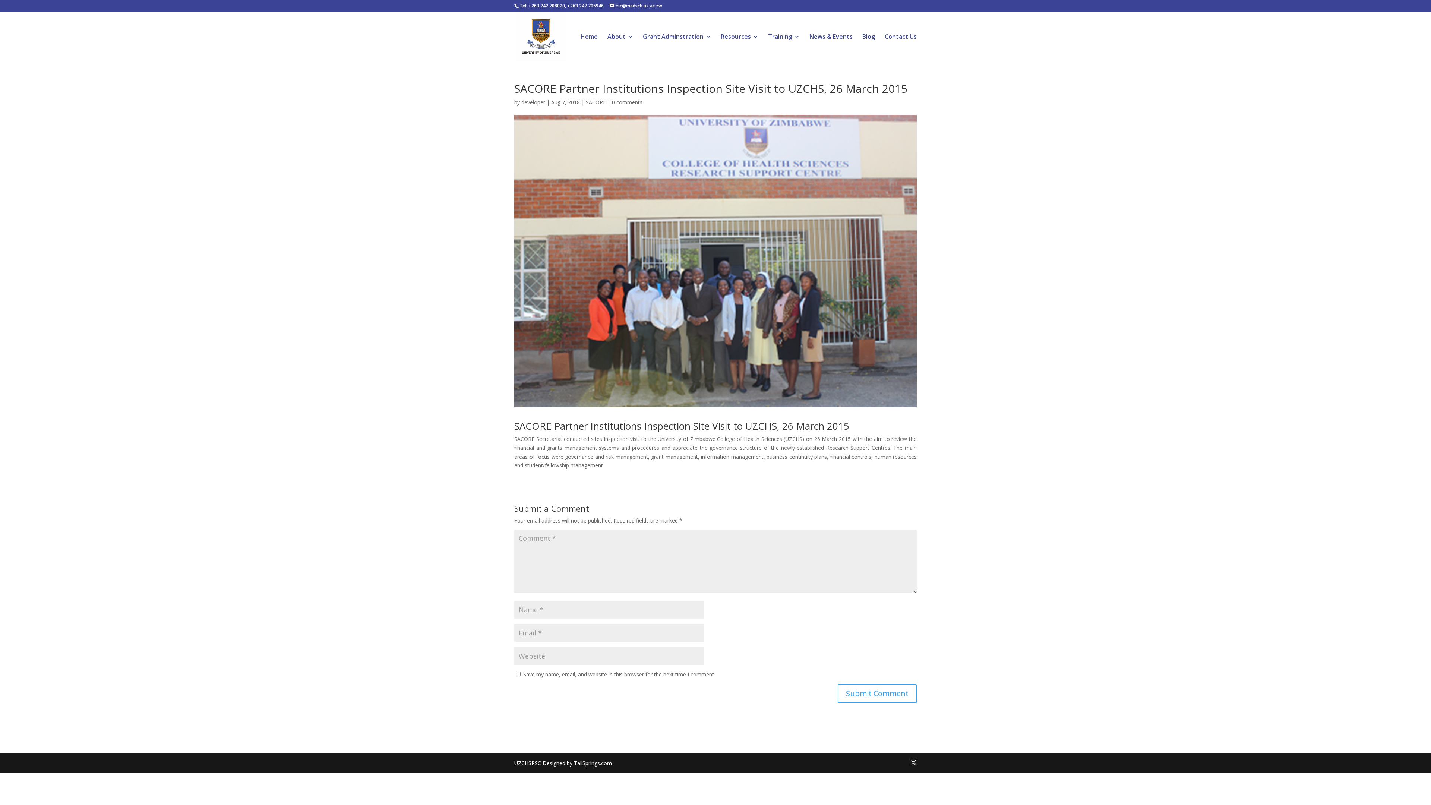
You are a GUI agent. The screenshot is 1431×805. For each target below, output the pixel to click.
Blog (868, 37)
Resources (736, 37)
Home (589, 37)
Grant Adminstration (673, 37)
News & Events (831, 37)
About (616, 37)
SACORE (596, 102)
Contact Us (901, 37)
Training (780, 37)
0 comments (627, 102)
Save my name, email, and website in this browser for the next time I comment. (619, 674)
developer (533, 102)
